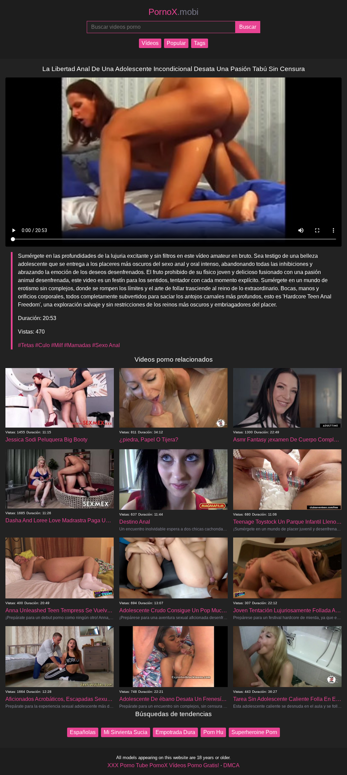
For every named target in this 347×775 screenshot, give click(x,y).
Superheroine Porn (254, 732)
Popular (176, 43)
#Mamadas (77, 345)
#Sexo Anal (106, 345)
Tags (199, 43)
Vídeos (150, 43)
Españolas (83, 732)
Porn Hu (213, 732)
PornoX (173, 12)
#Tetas (26, 345)
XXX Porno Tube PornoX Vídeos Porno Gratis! (163, 765)
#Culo (42, 345)
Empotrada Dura (175, 732)
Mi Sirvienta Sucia (125, 732)
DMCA (231, 765)
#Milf (57, 345)
